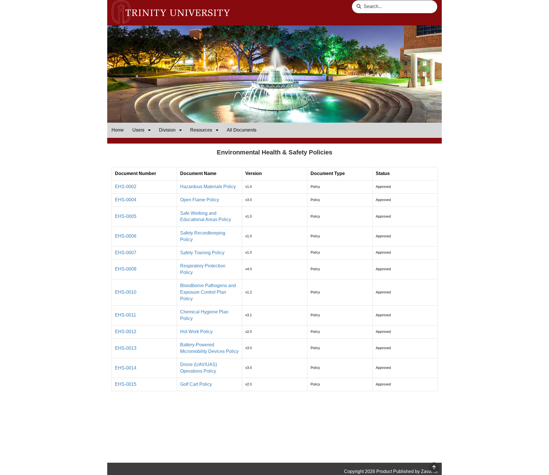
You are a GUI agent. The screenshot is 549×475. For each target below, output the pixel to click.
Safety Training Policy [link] (202, 252)
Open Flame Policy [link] (199, 199)
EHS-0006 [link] (125, 236)
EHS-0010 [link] (125, 292)
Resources (201, 130)
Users (139, 130)
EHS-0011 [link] (125, 315)
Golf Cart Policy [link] (196, 384)
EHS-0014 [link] (125, 367)
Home (118, 130)
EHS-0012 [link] (125, 331)
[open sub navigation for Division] (180, 130)
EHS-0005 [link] (125, 216)
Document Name (198, 173)
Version (253, 173)
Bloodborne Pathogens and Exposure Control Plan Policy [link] (208, 292)
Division (168, 130)
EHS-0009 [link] (125, 269)
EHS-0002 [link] (125, 186)
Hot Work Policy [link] (196, 331)
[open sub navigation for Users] (149, 130)
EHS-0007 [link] (125, 252)
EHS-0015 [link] (125, 384)
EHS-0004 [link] (125, 199)
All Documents (241, 130)
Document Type (328, 173)
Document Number (135, 173)
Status (383, 173)
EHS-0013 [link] (125, 348)
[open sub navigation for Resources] (217, 130)
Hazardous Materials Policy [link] (208, 186)
